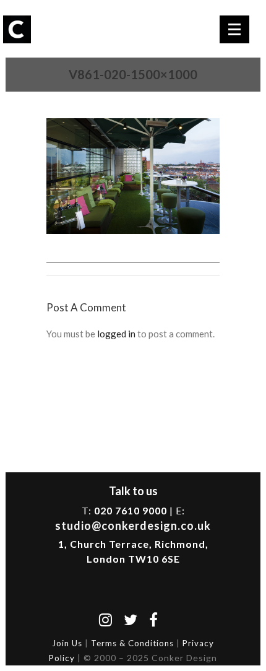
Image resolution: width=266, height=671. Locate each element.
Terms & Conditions (132, 643)
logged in (116, 333)
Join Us (67, 643)
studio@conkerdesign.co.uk (133, 525)
